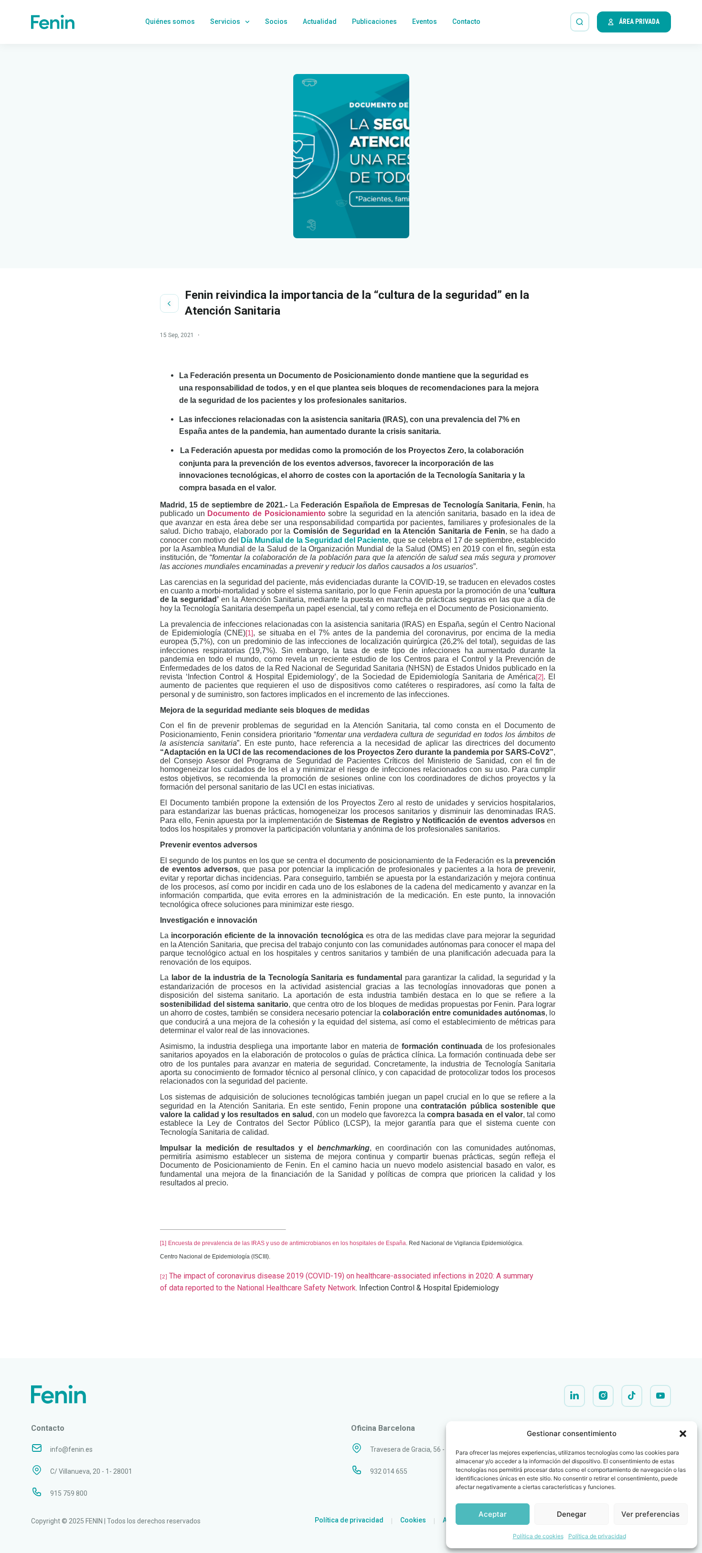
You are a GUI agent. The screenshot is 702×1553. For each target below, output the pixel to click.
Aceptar (493, 1514)
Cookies (413, 1520)
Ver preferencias (650, 1514)
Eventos (424, 21)
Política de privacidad (597, 1536)
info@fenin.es (71, 1449)
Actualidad (320, 21)
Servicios (225, 21)
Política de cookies (538, 1536)
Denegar (571, 1514)
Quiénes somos (170, 21)
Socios (276, 21)
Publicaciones (374, 21)
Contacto (466, 21)
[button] (683, 1433)
